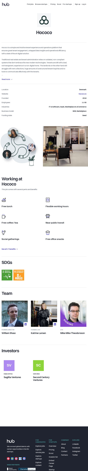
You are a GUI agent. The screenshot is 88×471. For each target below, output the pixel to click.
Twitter (75, 455)
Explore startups (39, 457)
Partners (64, 455)
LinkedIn (75, 444)
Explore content (38, 464)
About (63, 444)
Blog (63, 448)
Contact (64, 451)
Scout (51, 453)
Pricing (51, 450)
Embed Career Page (51, 463)
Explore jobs (40, 446)
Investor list (53, 457)
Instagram (76, 451)
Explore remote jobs (40, 451)
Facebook (76, 448)
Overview (52, 446)
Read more (6, 79)
